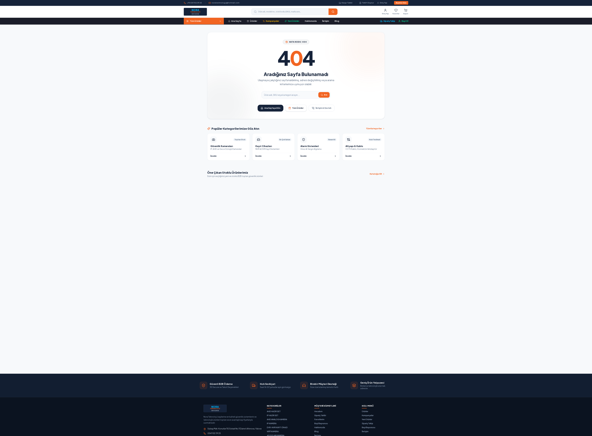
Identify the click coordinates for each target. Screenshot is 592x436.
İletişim (325, 21)
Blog (337, 21)
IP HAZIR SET (272, 415)
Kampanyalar (368, 415)
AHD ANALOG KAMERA (277, 419)
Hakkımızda (311, 21)
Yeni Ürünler (367, 419)
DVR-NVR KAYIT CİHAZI (277, 427)
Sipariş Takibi (320, 415)
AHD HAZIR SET (274, 411)
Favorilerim (319, 419)
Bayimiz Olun (401, 3)
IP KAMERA (271, 423)
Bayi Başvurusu (321, 423)
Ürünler (365, 411)
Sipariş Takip (367, 423)
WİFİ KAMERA (273, 431)
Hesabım (318, 411)
